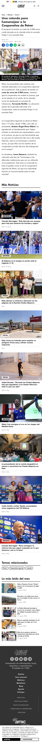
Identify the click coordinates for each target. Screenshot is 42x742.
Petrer (5, 568)
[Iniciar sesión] (34, 6)
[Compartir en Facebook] (3, 45)
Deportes (6, 216)
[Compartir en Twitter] (7, 45)
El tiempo (21, 692)
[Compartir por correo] (19, 45)
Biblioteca (21, 680)
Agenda (21, 689)
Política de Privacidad (21, 705)
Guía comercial (21, 677)
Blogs (21, 686)
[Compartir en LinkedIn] (11, 45)
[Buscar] (38, 6)
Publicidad (21, 712)
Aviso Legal (21, 697)
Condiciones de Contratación (21, 709)
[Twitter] (16, 659)
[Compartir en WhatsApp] (15, 45)
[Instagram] (25, 659)
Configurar (27, 739)
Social (5, 335)
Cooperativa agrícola (16, 568)
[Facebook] (12, 659)
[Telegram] (30, 659)
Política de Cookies (21, 701)
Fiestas (5, 295)
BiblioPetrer (21, 683)
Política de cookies (30, 731)
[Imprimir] (23, 45)
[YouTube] (21, 659)
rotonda (29, 568)
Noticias (21, 674)
